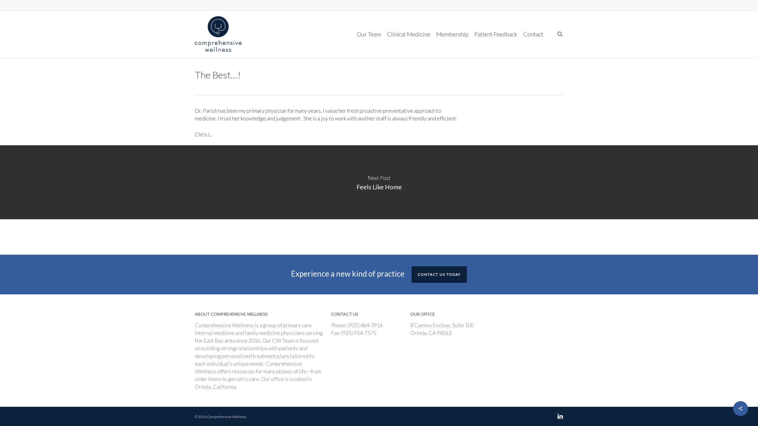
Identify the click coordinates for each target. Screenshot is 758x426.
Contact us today (439, 274)
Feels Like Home (379, 182)
